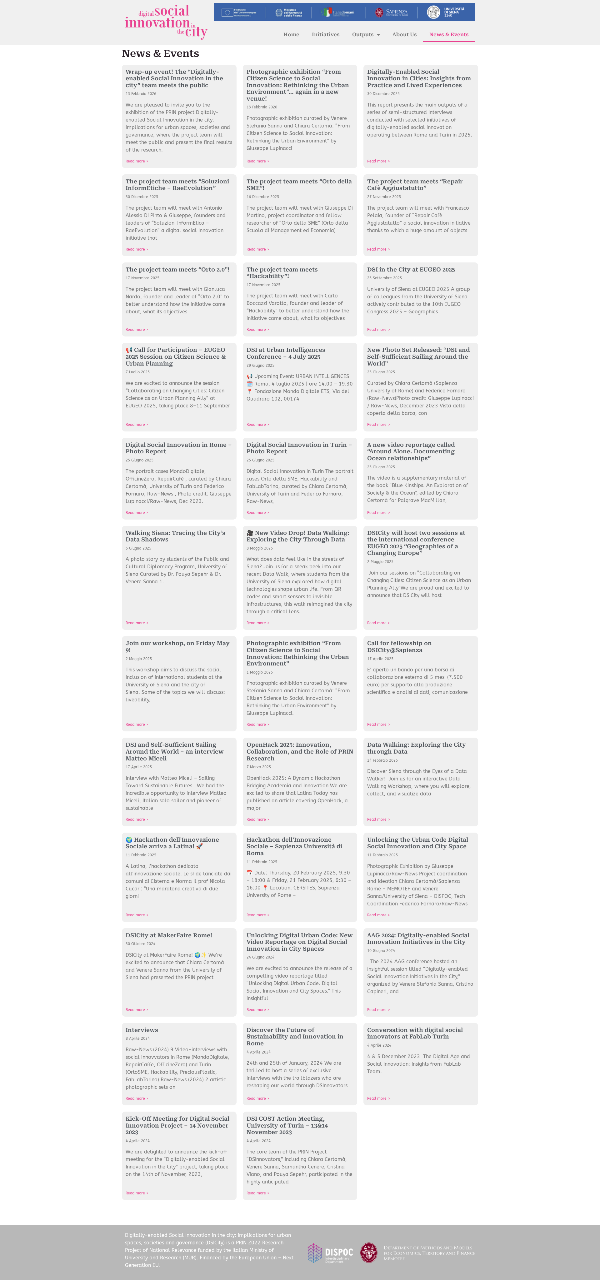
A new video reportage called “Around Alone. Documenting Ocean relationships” (411, 451)
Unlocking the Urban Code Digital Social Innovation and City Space (417, 843)
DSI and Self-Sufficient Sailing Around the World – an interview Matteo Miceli (175, 751)
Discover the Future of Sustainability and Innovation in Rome (295, 1037)
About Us (404, 34)
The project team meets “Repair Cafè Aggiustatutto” (415, 185)
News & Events (449, 34)
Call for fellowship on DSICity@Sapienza (399, 646)
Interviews (142, 1030)
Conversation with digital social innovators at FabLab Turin (415, 1033)
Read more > (137, 161)
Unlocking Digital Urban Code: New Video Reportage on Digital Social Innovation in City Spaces (300, 942)
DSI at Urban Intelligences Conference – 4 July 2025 (286, 353)
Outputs (363, 34)
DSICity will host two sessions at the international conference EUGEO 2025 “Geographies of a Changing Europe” (416, 543)
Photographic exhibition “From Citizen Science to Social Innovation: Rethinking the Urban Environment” (298, 653)
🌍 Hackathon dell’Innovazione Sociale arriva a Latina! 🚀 (172, 843)
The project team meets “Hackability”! (282, 273)
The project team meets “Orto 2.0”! (177, 269)
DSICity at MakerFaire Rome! (169, 935)
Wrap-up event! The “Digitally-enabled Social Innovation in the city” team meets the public (174, 78)
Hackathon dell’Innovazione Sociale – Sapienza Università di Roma (294, 846)
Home (291, 34)
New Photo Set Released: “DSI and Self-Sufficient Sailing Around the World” (418, 356)
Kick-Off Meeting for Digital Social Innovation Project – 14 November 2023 (177, 1125)
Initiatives (326, 34)
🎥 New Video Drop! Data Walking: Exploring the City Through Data (298, 536)
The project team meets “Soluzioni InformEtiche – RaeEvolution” (177, 185)
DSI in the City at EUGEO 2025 (411, 269)
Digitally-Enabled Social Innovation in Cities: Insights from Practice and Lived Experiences (419, 78)
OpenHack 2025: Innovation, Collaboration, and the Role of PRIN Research (300, 751)
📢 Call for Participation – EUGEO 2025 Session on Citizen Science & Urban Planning (176, 356)
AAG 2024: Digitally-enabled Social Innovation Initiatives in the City (418, 938)
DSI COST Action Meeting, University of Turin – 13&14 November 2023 (287, 1125)
